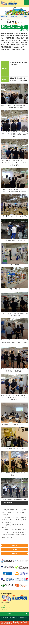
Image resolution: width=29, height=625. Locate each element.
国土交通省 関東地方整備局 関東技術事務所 (6, 593)
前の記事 (14, 545)
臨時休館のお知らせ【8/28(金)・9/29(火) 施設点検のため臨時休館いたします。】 (14, 622)
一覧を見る (14, 549)
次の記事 (14, 553)
